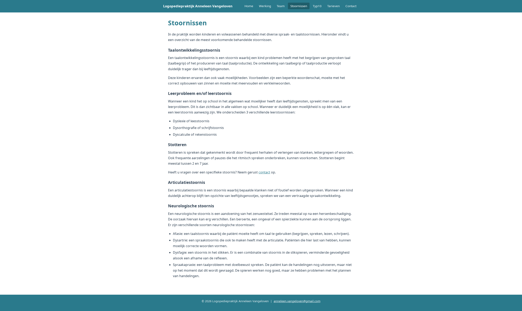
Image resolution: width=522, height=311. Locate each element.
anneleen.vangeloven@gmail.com (297, 301)
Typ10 (317, 6)
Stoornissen (298, 6)
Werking (265, 6)
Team (281, 6)
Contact (350, 6)
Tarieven (333, 6)
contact (264, 172)
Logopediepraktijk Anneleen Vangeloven (197, 6)
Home (248, 6)
